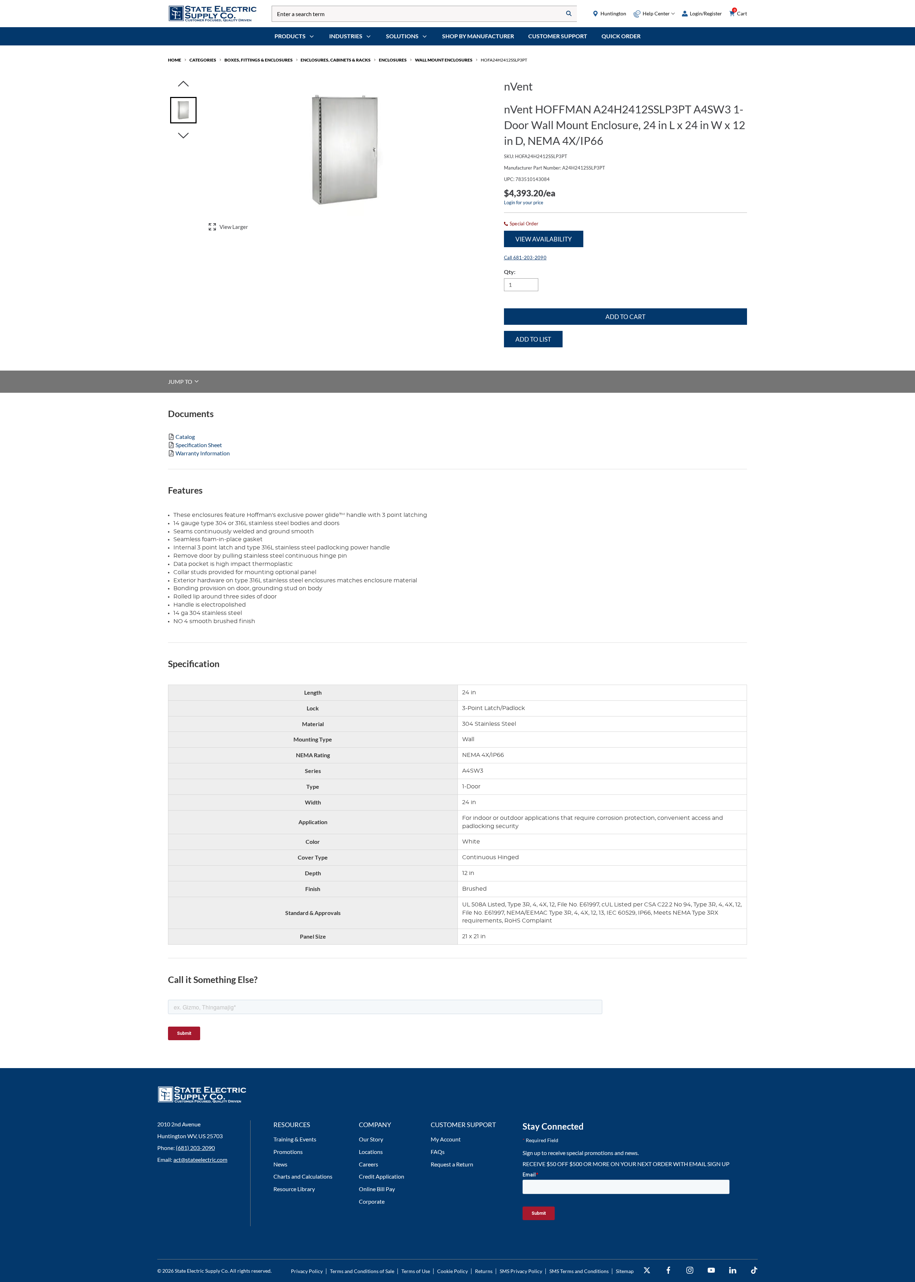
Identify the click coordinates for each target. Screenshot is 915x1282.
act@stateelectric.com (200, 1159)
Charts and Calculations (302, 1176)
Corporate (372, 1201)
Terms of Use (415, 1271)
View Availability (543, 239)
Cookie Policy (452, 1271)
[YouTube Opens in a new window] (711, 1270)
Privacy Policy (307, 1271)
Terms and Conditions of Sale (362, 1271)
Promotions (288, 1151)
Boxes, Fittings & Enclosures (258, 60)
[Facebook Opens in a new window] (668, 1270)
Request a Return (452, 1164)
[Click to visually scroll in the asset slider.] (183, 84)
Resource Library (294, 1188)
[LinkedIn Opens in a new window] (732, 1270)
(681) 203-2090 (195, 1147)
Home (174, 60)
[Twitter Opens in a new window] (647, 1270)
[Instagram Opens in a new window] (689, 1270)
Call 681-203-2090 (525, 257)
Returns (484, 1271)
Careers (368, 1164)
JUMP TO (180, 381)
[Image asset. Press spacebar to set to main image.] (183, 110)
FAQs (438, 1151)
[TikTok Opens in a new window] (754, 1270)
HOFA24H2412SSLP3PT (504, 60)
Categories (202, 60)
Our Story (371, 1139)
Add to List (533, 339)
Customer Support (557, 36)
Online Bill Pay (377, 1188)
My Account (446, 1139)
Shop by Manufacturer (478, 36)
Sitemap (625, 1271)
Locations (371, 1151)
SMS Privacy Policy (521, 1271)
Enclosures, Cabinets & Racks (336, 60)
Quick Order (621, 36)
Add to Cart (625, 316)
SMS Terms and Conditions (579, 1271)
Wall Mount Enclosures (444, 60)
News (280, 1164)
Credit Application (381, 1176)
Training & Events (294, 1139)
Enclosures (393, 60)
